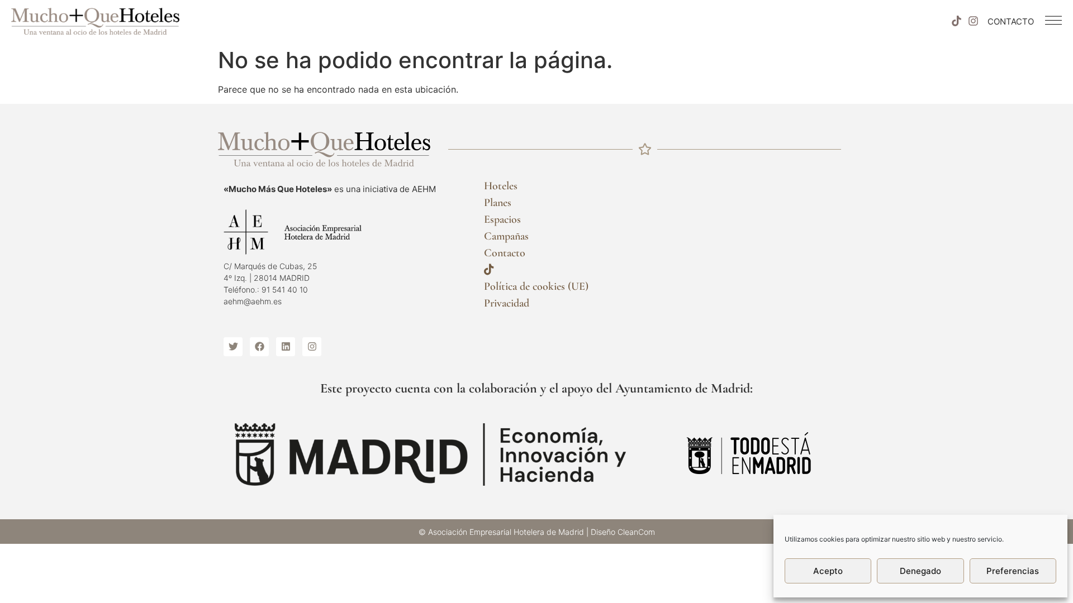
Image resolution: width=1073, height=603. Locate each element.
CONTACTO (1010, 21)
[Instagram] (973, 21)
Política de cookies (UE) (536, 286)
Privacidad (506, 303)
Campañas (506, 236)
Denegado (920, 571)
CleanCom (636, 532)
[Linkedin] (285, 346)
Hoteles (500, 186)
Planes (497, 202)
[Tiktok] (956, 21)
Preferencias (1012, 571)
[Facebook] (259, 346)
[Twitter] (233, 346)
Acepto (828, 571)
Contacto (504, 253)
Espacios (502, 219)
